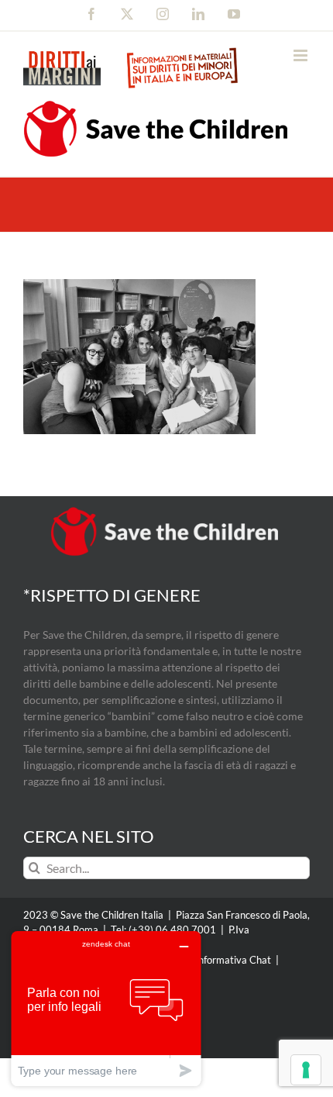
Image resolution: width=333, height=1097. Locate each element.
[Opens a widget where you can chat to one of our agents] (106, 1008)
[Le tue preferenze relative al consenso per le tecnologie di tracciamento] (306, 1070)
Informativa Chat (233, 960)
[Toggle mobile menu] (302, 55)
